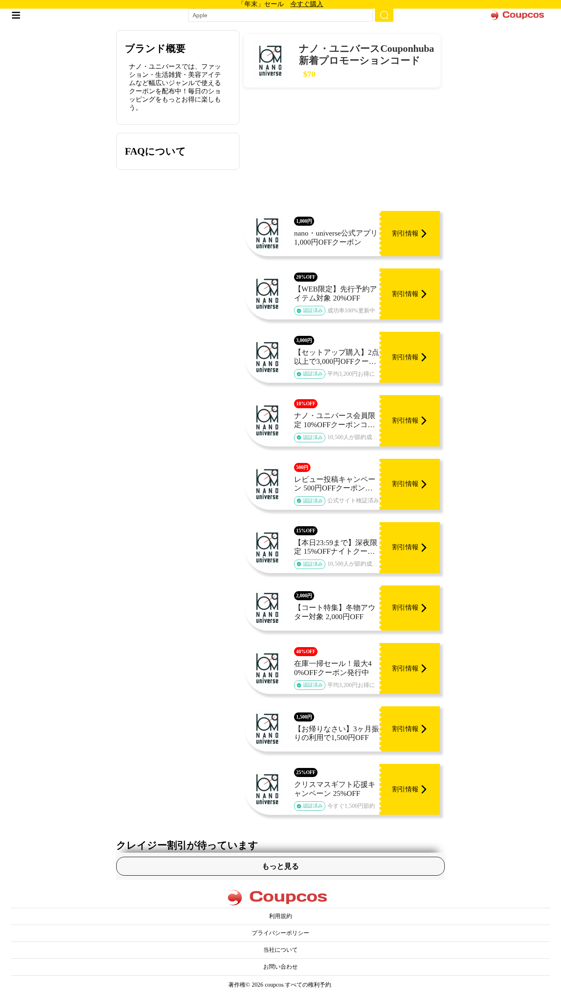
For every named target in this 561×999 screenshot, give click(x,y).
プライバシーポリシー (280, 933)
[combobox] (280, 15)
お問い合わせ (280, 967)
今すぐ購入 (306, 3)
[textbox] (276, 15)
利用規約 (280, 916)
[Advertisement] (342, 149)
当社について (280, 950)
